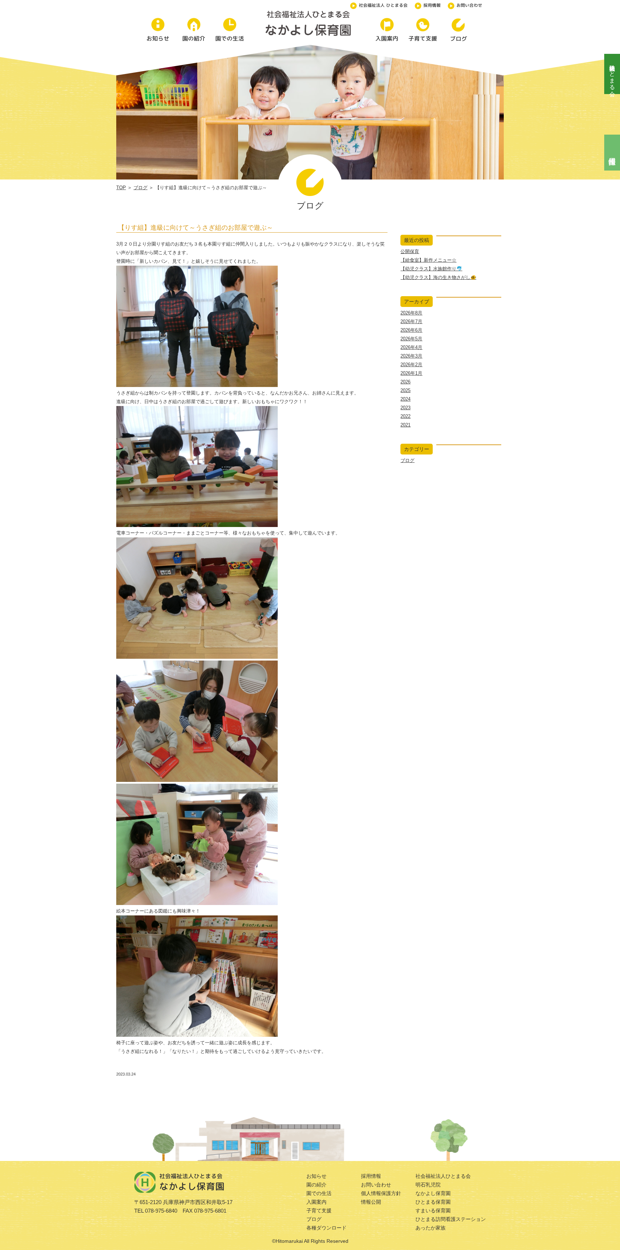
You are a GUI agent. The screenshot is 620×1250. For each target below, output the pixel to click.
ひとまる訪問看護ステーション (450, 1219)
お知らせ (316, 1176)
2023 (405, 407)
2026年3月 (411, 356)
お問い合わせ (469, 5)
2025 (405, 390)
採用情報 (432, 5)
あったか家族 (430, 1228)
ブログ (140, 187)
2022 (405, 416)
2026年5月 (411, 338)
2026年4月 (411, 347)
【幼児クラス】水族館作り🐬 (431, 268)
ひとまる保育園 (433, 1202)
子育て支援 (319, 1210)
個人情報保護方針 (381, 1193)
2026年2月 (411, 364)
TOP (121, 187)
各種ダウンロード (326, 1228)
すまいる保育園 (433, 1210)
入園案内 (316, 1202)
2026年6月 (411, 330)
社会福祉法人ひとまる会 (612, 74)
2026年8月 (411, 313)
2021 (405, 425)
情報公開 (371, 1202)
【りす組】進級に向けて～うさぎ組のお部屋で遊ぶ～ (195, 227)
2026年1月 (411, 373)
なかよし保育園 (433, 1193)
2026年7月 (411, 321)
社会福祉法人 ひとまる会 (383, 5)
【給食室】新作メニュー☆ (428, 260)
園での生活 (319, 1193)
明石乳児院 (428, 1185)
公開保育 (409, 251)
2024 (405, 399)
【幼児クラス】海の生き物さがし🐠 (438, 277)
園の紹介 (316, 1185)
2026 (405, 381)
